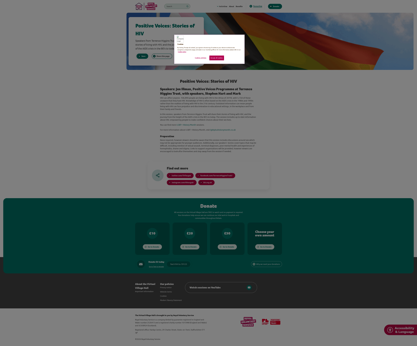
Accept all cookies (217, 58)
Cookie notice (182, 52)
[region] (209, 49)
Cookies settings (200, 58)
